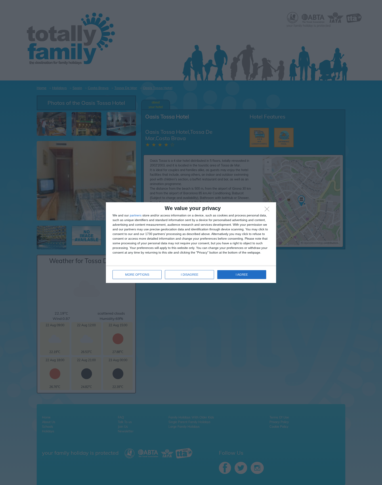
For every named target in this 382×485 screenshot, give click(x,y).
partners (135, 215)
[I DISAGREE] (268, 210)
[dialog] (191, 242)
